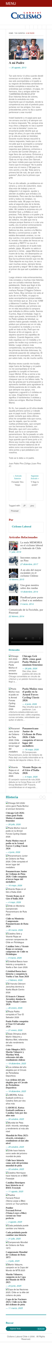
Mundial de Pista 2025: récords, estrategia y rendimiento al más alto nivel (17, 1139)
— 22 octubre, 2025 (15, 1169)
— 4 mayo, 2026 (13, 902)
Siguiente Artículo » (35, 477)
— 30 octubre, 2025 (15, 1119)
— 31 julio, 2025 (13, 1238)
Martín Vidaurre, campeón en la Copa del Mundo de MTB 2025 (16, 1278)
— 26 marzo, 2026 (14, 929)
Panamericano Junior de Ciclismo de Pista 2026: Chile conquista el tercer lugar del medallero (32, 737)
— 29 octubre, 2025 (15, 1146)
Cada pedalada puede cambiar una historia (16, 1233)
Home (11, 33)
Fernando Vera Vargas (18, 483)
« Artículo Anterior (17, 477)
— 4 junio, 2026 (13, 852)
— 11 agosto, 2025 (14, 1191)
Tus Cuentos (19, 33)
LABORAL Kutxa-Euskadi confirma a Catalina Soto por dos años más (16, 1111)
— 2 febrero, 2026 (14, 980)
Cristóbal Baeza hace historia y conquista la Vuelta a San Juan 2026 (17, 974)
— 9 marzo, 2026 (14, 957)
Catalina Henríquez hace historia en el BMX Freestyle (15, 1185)
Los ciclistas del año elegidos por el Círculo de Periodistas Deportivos (17, 1084)
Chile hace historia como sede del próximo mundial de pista (17, 1163)
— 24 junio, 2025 (13, 1285)
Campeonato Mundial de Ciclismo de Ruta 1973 (16, 1255)
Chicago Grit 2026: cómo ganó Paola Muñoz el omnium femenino (32, 660)
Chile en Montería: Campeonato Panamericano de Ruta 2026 (17, 922)
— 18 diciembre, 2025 (16, 1091)
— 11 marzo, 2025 (14, 1308)
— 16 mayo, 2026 (14, 885)
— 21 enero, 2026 (14, 1030)
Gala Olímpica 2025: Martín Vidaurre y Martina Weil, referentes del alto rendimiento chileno (16, 1054)
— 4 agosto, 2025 (14, 1221)
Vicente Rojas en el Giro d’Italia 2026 (31, 770)
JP (24, 505)
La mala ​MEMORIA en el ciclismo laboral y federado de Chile (31, 545)
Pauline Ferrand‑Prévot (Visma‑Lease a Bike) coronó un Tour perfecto (16, 1213)
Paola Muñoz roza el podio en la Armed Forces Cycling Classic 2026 (32, 694)
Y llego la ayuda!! (35, 483)
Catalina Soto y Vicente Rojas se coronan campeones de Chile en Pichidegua (17, 950)
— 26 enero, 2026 (14, 1007)
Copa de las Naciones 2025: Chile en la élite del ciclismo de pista (16, 1302)
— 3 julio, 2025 (12, 1260)
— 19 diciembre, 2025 (16, 1063)
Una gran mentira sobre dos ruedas (29, 586)
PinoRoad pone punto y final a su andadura (31, 599)
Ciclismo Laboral (21, 526)
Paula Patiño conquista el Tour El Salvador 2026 (17, 1024)
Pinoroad (14, 510)
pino (32, 505)
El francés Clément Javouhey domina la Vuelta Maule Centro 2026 (16, 1000)
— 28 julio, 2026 (13, 824)
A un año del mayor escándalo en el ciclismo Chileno (30, 572)
